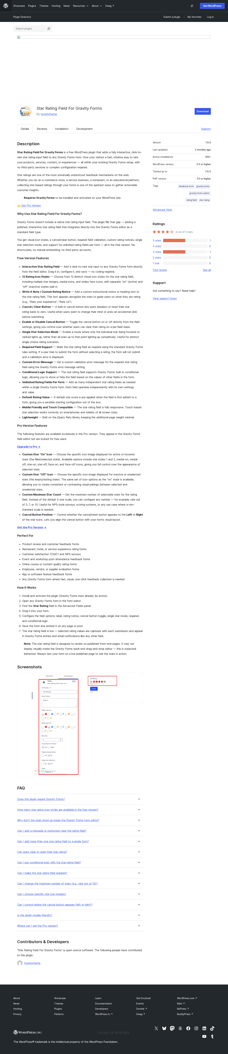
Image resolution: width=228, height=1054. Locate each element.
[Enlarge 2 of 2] (138, 677)
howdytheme (49, 114)
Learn (98, 998)
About (16, 998)
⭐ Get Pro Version (29, 205)
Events (140, 1003)
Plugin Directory (22, 16)
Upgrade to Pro (28, 446)
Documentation (103, 1003)
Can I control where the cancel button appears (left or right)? (54, 904)
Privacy (17, 1014)
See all (207, 270)
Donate (141, 1008)
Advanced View (162, 209)
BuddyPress (185, 1014)
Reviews (42, 128)
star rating (204, 200)
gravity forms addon (199, 193)
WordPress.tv (104, 1014)
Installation (61, 128)
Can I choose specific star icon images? (41, 894)
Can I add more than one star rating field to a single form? (53, 841)
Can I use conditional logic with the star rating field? (49, 862)
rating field (191, 200)
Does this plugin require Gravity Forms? (41, 799)
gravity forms (202, 186)
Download (203, 111)
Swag (140, 1014)
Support (206, 128)
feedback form (186, 186)
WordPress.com (187, 998)
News (16, 1003)
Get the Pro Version (31, 527)
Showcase (60, 998)
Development (84, 128)
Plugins (58, 1008)
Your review (160, 270)
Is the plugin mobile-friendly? (34, 915)
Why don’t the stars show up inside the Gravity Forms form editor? (58, 820)
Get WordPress (212, 5)
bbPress (183, 1008)
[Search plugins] (48, 28)
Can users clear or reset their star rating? (42, 852)
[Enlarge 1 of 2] (74, 677)
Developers (101, 1008)
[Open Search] (192, 6)
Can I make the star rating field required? (42, 873)
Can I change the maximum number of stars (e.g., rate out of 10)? (57, 883)
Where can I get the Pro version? (37, 925)
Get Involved (143, 998)
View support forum (165, 298)
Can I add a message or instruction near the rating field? (51, 830)
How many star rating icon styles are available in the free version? (57, 809)
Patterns (59, 1014)
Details (25, 128)
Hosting (17, 1008)
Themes (58, 1003)
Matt (181, 1003)
